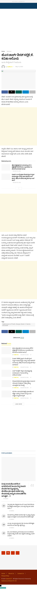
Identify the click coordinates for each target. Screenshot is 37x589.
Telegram (3, 588)
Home (3, 51)
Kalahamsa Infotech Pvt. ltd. (9, 581)
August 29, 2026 (17, 171)
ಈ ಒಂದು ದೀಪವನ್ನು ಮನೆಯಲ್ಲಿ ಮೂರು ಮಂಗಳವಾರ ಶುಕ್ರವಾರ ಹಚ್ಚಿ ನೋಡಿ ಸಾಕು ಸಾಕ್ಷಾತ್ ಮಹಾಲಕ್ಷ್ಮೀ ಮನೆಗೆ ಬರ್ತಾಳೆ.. (21, 534)
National (9, 51)
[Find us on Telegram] (17, 553)
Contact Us (20, 573)
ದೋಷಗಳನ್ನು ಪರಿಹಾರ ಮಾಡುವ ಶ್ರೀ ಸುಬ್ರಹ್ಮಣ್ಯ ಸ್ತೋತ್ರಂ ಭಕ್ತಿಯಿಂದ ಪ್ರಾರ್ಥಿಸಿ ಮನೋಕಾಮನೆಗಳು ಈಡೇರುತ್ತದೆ (21, 516)
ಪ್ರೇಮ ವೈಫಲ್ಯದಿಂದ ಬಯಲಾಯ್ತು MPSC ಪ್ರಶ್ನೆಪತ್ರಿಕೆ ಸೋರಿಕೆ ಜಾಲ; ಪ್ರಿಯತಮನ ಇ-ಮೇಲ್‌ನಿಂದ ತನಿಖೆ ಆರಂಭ (22, 167)
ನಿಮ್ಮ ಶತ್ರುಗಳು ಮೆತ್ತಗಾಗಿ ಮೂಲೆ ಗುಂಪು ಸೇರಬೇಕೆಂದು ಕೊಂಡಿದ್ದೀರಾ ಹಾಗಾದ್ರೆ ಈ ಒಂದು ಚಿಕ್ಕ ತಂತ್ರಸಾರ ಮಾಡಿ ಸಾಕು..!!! (20, 506)
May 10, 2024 (19, 66)
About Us (11, 573)
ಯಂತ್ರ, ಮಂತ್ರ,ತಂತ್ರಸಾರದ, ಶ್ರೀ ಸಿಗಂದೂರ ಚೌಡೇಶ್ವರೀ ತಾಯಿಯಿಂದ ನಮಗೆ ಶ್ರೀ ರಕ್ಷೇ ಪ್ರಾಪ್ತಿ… (20, 524)
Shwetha (16, 354)
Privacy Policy (5, 576)
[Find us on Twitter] (8, 553)
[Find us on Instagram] (13, 553)
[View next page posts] (20, 188)
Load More (18, 404)
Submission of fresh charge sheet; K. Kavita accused (16, 324)
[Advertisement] (18, 29)
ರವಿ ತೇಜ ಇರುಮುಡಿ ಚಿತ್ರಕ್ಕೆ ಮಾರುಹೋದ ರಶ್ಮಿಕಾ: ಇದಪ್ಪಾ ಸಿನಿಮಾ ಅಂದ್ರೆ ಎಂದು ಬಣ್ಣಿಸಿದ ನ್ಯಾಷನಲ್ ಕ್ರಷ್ (23, 394)
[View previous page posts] (16, 188)
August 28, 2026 (24, 387)
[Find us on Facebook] (3, 553)
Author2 (9, 66)
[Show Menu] (2, 6)
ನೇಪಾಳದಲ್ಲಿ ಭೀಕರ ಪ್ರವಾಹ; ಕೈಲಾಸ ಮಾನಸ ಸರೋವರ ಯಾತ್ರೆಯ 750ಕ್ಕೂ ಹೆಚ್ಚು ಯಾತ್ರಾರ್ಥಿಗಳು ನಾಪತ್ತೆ (23, 383)
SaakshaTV (9, 578)
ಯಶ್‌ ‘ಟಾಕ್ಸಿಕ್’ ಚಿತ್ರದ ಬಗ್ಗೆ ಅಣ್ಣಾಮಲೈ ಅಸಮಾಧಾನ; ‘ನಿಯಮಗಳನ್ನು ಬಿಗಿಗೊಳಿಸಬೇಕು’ (22, 373)
